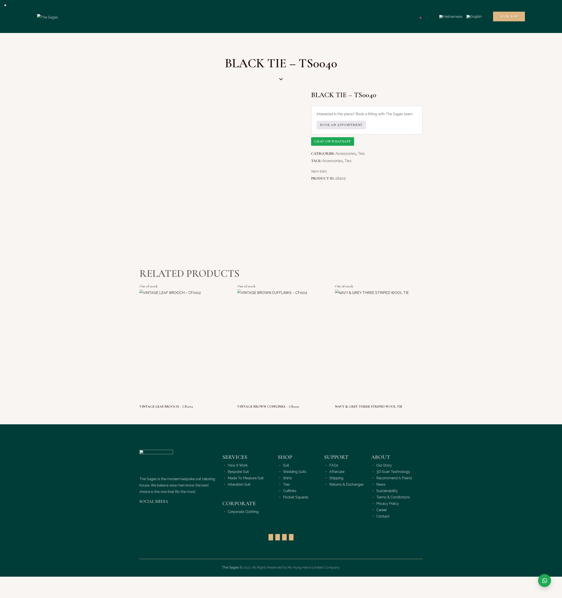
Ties (361, 153)
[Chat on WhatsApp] (544, 580)
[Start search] (430, 16)
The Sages (230, 567)
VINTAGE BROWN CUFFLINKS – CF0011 (268, 406)
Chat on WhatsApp (332, 141)
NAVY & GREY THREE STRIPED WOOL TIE (368, 406)
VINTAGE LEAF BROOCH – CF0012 (166, 406)
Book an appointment (341, 125)
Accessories (345, 153)
